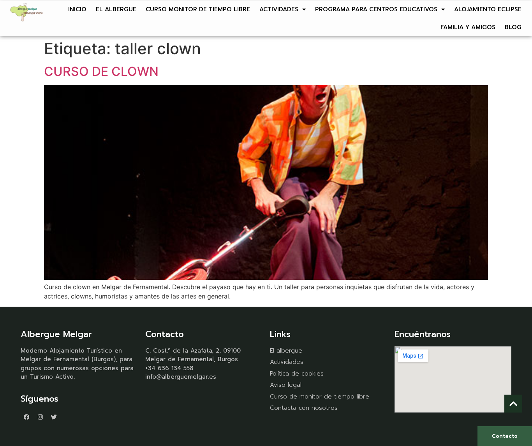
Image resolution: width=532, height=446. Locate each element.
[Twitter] (54, 417)
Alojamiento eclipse (487, 9)
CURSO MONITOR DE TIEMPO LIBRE (198, 9)
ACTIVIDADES (278, 9)
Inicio (77, 9)
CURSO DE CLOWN (101, 71)
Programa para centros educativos (376, 9)
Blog (513, 27)
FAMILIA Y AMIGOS (467, 27)
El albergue (116, 9)
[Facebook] (26, 417)
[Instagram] (40, 417)
